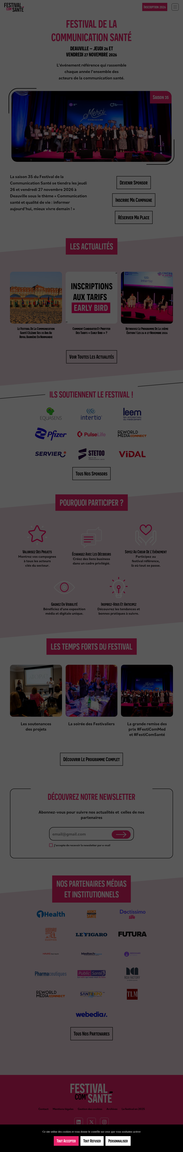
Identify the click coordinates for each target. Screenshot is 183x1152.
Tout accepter (66, 1140)
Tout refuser (92, 1140)
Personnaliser (118, 1140)
